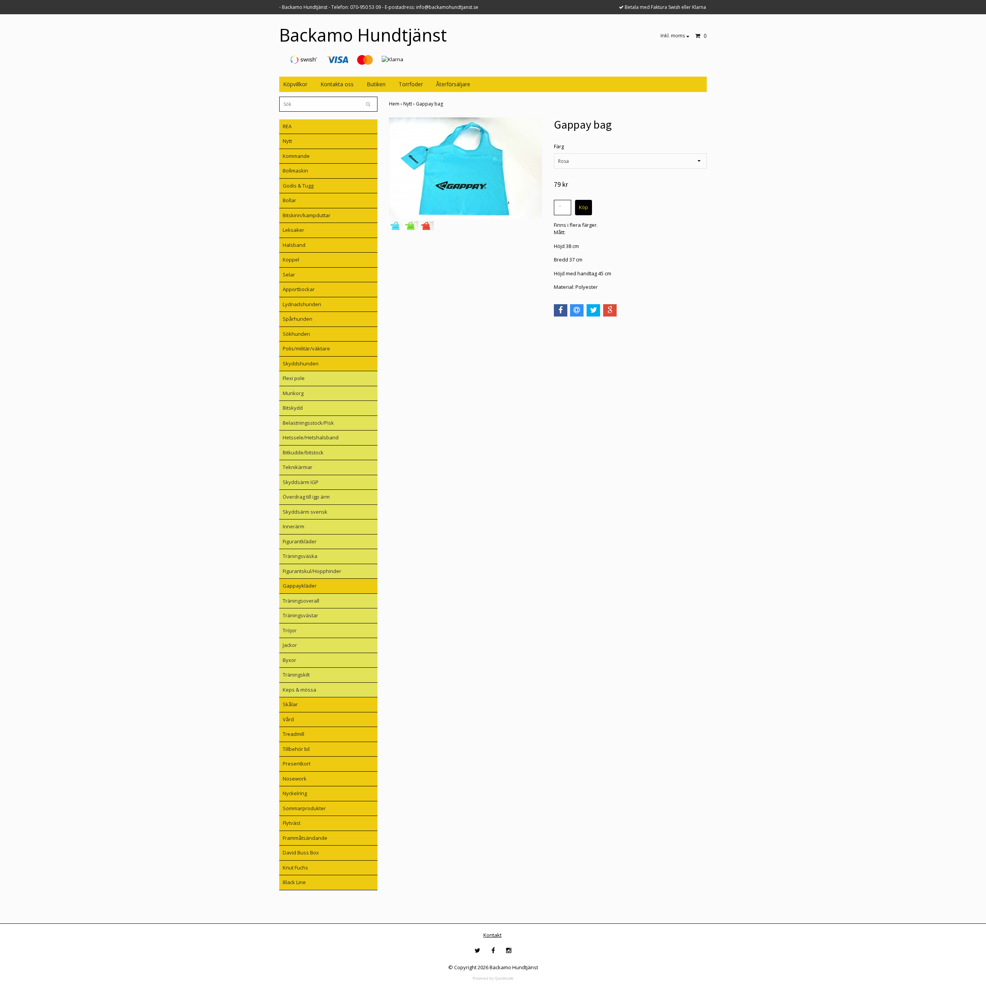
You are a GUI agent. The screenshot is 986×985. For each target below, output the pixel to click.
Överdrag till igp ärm (306, 496)
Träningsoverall (301, 600)
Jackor (290, 645)
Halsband (294, 244)
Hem (396, 104)
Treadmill (293, 733)
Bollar (289, 200)
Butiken (376, 84)
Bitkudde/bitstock (303, 452)
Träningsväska (300, 556)
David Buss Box (301, 852)
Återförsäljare (453, 84)
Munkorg (293, 393)
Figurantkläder (300, 541)
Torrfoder (411, 84)
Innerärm (293, 526)
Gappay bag (430, 104)
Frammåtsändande (305, 837)
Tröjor (290, 630)
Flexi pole (294, 378)
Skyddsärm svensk (305, 511)
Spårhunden (297, 318)
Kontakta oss (337, 84)
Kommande (296, 155)
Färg (559, 146)
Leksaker (293, 229)
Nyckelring (295, 793)
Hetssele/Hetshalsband (311, 437)
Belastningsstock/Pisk (308, 422)
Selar (289, 274)
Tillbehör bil (296, 748)
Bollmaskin (295, 170)
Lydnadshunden (302, 304)
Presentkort (296, 763)
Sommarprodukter (304, 808)
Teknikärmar (297, 467)
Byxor (289, 660)
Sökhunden (296, 333)
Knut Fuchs (295, 867)
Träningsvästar (300, 615)
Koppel (291, 259)
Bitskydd (293, 407)
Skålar (290, 704)
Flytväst (291, 822)
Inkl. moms (673, 35)
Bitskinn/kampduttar (306, 215)
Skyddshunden (301, 363)
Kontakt (492, 934)
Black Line (294, 882)
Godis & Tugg (298, 185)
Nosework (295, 778)
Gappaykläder (300, 585)
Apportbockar (299, 289)
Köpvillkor (295, 84)
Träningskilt (296, 674)
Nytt (287, 140)
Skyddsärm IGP (301, 482)
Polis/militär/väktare (306, 348)
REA (287, 126)
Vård (288, 719)
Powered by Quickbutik (493, 978)
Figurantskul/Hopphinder (312, 571)
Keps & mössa (299, 689)
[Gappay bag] (465, 168)
